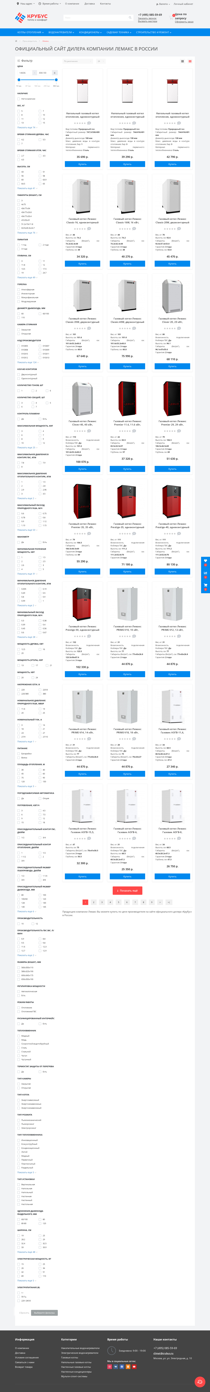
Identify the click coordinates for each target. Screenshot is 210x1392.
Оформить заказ (184, 21)
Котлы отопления (29, 32)
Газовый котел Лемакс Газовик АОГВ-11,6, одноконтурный (172, 732)
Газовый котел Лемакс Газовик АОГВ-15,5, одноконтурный (82, 832)
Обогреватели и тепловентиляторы (41, 40)
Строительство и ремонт (152, 32)
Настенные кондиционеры (76, 1371)
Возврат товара (23, 1366)
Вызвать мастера (147, 21)
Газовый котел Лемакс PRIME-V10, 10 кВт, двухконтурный (127, 630)
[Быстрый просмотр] (97, 89)
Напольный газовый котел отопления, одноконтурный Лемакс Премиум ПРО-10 (82, 117)
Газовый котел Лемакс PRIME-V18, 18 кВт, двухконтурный (127, 732)
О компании (22, 1348)
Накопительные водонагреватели (80, 1348)
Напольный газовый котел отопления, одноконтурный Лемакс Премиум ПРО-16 (172, 117)
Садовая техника (118, 32)
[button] (205, 587)
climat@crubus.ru (163, 1353)
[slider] (19, 80)
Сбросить (24, 1312)
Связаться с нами (24, 1362)
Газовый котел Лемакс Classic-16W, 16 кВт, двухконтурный (127, 222)
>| (169, 902)
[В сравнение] (97, 81)
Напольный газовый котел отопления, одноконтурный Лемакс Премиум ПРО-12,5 (127, 117)
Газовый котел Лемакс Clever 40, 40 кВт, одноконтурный (82, 425)
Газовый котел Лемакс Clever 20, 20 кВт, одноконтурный (172, 322)
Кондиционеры (89, 32)
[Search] (130, 18)
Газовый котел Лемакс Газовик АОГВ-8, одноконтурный (172, 832)
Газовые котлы (69, 1357)
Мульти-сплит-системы (74, 1376)
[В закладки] (97, 74)
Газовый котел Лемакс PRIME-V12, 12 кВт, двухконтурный (172, 630)
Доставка (20, 1352)
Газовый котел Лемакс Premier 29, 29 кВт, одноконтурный (172, 425)
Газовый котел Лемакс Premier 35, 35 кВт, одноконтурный (82, 527)
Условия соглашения (27, 1357)
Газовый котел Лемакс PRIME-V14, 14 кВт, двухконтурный (82, 732)
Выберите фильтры (44, 1312)
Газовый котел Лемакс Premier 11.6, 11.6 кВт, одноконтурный (127, 425)
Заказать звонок (147, 18)
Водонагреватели (60, 32)
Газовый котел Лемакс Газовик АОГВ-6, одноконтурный (127, 832)
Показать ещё (129, 890)
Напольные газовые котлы (76, 1362)
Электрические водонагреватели (79, 1352)
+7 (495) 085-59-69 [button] (165, 1348)
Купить (83, 164)
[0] (171, 17)
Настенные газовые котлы (76, 1366)
